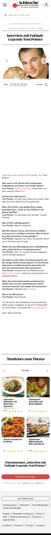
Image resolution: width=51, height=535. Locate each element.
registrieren (40, 483)
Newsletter (24, 505)
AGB (5, 517)
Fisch (11, 273)
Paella (4, 273)
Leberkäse (26, 188)
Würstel (18, 188)
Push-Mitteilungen (40, 505)
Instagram (40, 525)
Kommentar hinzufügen (26, 477)
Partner (39, 514)
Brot (22, 191)
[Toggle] (45, 5)
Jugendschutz (9, 520)
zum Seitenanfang (25, 498)
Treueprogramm (10, 505)
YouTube (29, 525)
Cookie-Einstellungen (12, 508)
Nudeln (17, 273)
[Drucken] (45, 84)
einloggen (25, 483)
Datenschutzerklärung (19, 517)
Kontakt (6, 514)
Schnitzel (31, 289)
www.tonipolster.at (39, 308)
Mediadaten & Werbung (23, 514)
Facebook (7, 525)
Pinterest (18, 525)
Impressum (37, 517)
